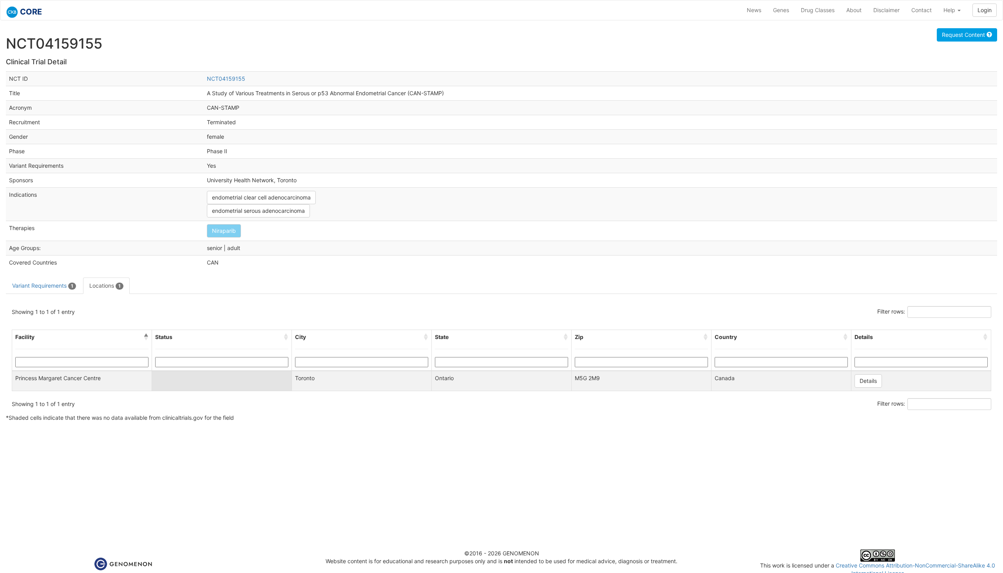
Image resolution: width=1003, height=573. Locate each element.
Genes (781, 10)
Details (868, 380)
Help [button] (950, 10)
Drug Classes (818, 10)
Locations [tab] (105, 285)
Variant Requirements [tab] (42, 285)
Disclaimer (886, 10)
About (854, 10)
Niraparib (224, 230)
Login (985, 10)
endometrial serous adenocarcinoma (258, 210)
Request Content (964, 34)
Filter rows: (891, 311)
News (754, 10)
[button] (146, 337)
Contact (921, 10)
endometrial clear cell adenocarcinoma (261, 197)
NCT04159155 (226, 78)
